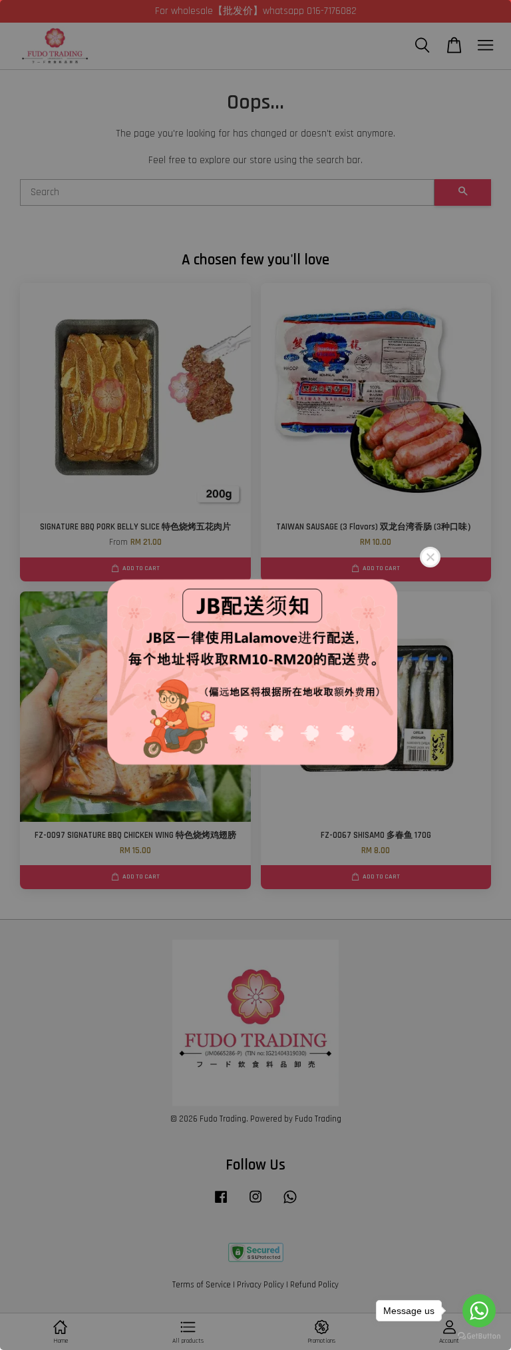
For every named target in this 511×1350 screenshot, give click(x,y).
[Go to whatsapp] (479, 1310)
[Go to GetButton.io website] (479, 1336)
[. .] (255, 675)
